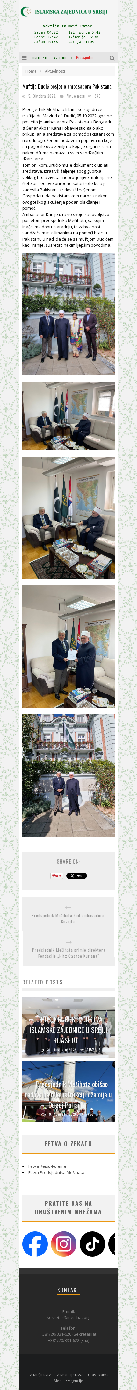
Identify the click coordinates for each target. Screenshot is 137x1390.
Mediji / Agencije (68, 1380)
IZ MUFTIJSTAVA (70, 1375)
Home (31, 71)
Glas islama (98, 1375)
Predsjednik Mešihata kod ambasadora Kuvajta (68, 919)
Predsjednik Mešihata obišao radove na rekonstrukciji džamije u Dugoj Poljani (68, 1094)
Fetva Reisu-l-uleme (47, 1166)
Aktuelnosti (76, 95)
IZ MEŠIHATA (40, 1375)
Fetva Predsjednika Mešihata (56, 1172)
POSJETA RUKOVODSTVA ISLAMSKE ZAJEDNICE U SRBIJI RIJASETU (68, 1029)
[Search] (113, 57)
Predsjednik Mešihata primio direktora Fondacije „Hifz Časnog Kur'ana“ (68, 953)
